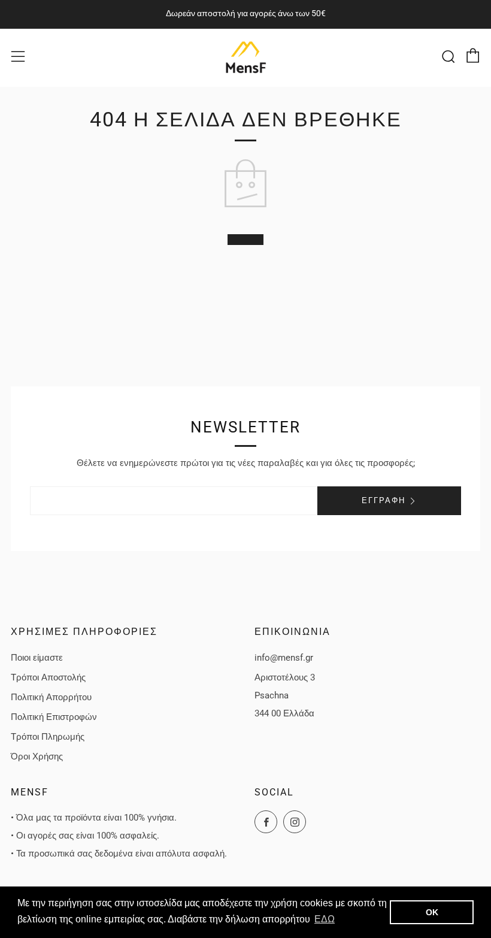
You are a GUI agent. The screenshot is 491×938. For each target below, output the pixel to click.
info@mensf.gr (283, 657)
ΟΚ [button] (432, 912)
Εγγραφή (383, 500)
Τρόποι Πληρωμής (47, 736)
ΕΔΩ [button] (324, 919)
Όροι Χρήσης (37, 756)
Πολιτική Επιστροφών (54, 717)
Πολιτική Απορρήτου (51, 697)
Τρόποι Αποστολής (48, 677)
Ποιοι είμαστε (37, 657)
